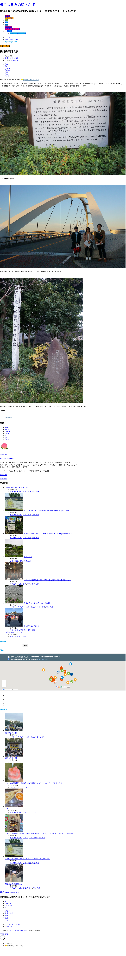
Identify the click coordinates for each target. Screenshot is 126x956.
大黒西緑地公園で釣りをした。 (17, 487)
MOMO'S (14, 60)
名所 (6, 22)
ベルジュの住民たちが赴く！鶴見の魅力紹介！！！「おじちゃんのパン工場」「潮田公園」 (40, 833)
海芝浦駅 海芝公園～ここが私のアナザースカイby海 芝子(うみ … (49, 534)
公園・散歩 (9, 18)
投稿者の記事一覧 (7, 459)
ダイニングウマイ (12, 808)
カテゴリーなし (16, 492)
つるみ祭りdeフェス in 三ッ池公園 (37, 603)
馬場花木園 (28, 557)
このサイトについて (12, 29)
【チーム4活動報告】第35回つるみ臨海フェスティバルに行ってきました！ (33, 783)
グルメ (7, 16)
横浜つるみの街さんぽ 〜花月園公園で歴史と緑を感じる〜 (46, 510)
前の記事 (3, 475)
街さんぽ (35, 492)
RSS (6, 907)
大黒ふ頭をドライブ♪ (13, 632)
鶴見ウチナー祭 (11, 733)
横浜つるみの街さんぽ (17, 4)
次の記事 (3, 479)
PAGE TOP (4, 934)
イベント (8, 27)
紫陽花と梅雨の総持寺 (13, 884)
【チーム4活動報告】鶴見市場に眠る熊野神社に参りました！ (47, 580)
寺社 (6, 25)
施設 (6, 20)
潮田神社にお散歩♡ (31, 626)
